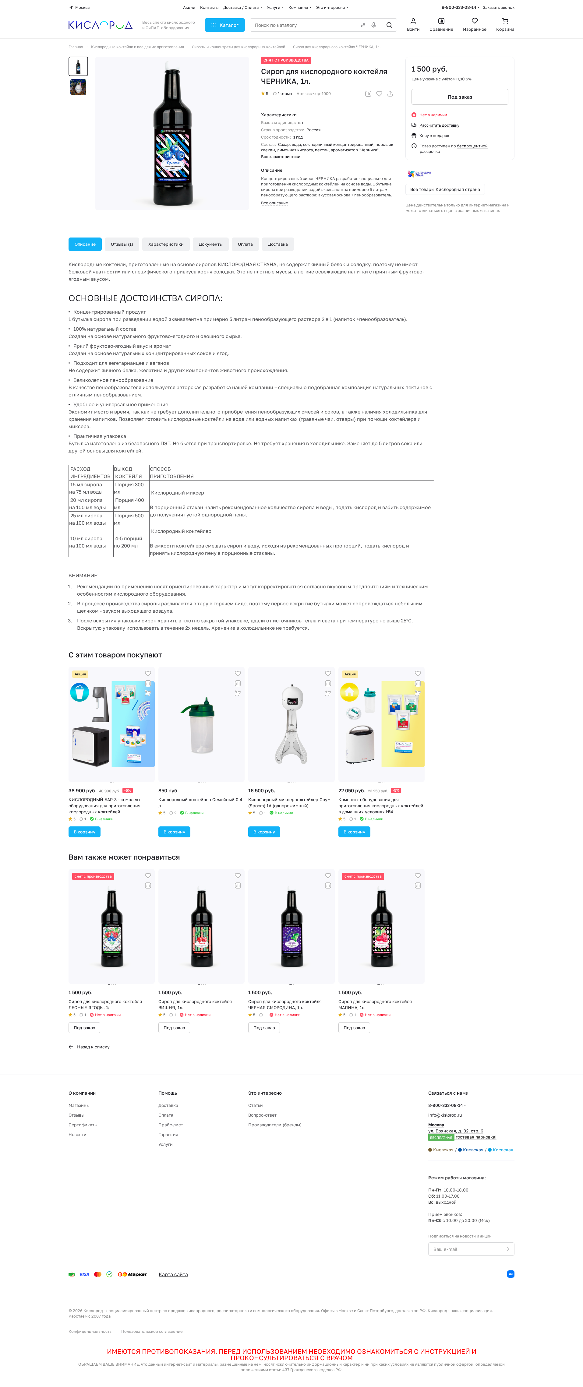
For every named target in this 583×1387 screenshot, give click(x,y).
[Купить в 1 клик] (148, 693)
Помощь (167, 1093)
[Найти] (389, 25)
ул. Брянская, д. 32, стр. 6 (462, 1130)
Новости (78, 1134)
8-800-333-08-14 (459, 7)
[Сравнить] (368, 94)
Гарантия (168, 1134)
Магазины (79, 1105)
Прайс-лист (170, 1124)
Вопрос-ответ (262, 1115)
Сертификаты (83, 1124)
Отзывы (121, 244)
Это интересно (265, 1093)
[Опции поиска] (361, 25)
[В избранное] (379, 94)
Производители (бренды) (275, 1124)
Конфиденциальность (90, 1331)
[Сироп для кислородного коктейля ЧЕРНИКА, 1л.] (172, 133)
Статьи (255, 1105)
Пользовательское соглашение (152, 1331)
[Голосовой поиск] (375, 25)
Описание (85, 244)
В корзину (84, 831)
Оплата (245, 244)
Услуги (165, 1144)
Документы (211, 244)
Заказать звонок (498, 7)
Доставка (278, 244)
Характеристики (166, 244)
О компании (82, 1093)
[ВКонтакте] (510, 1274)
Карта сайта (173, 1274)
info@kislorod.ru (445, 1115)
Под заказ (460, 97)
